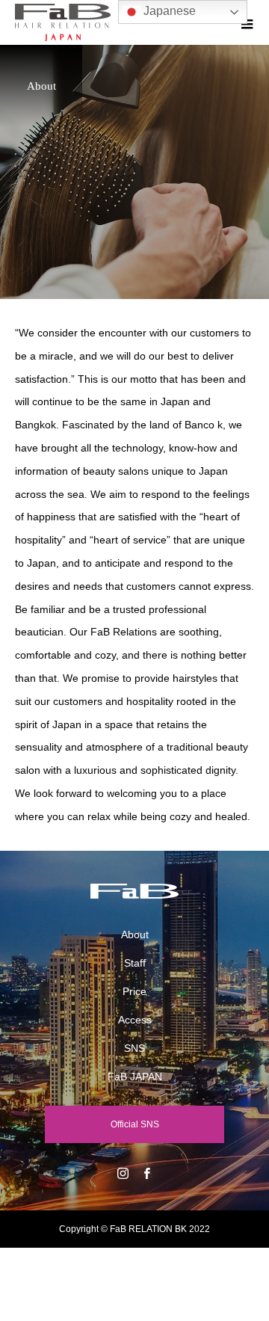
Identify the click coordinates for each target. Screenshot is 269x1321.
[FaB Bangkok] (134, 891)
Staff (135, 963)
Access (135, 1020)
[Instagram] (122, 1173)
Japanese (168, 10)
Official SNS (135, 1124)
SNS (134, 1048)
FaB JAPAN (135, 1077)
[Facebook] (146, 1173)
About (135, 934)
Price (134, 991)
